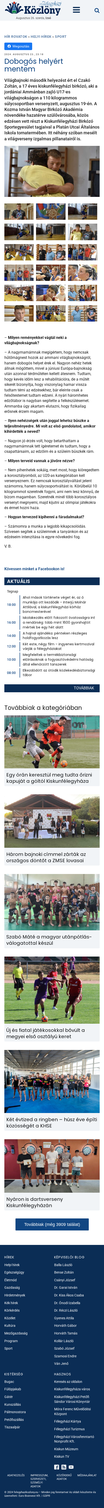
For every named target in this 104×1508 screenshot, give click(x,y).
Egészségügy (14, 1272)
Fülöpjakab (12, 1389)
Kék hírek (11, 1303)
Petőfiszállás (14, 1420)
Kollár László (64, 1341)
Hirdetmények (14, 1295)
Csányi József (64, 1280)
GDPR (46, 1495)
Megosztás (21, 46)
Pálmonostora (15, 1412)
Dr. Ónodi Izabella (67, 1303)
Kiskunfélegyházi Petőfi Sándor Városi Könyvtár (72, 1399)
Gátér (8, 1397)
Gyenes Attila (64, 1318)
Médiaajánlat (87, 1475)
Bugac (9, 1382)
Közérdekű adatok (64, 1477)
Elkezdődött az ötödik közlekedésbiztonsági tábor (59, 673)
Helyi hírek (41, 37)
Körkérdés (12, 1310)
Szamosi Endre (65, 1356)
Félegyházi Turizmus (69, 1429)
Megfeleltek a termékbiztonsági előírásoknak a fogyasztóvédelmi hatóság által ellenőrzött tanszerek (58, 659)
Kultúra (9, 1325)
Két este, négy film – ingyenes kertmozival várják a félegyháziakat (58, 646)
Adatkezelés (16, 1475)
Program (11, 1341)
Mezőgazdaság (16, 1333)
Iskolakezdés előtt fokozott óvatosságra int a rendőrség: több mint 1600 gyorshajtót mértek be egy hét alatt (59, 622)
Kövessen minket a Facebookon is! (34, 569)
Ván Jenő (61, 1364)
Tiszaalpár (12, 1427)
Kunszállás (12, 1404)
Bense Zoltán (64, 1272)
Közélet (9, 1318)
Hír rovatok (15, 37)
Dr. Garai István (65, 1287)
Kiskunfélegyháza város (72, 1389)
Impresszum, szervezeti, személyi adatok (39, 1481)
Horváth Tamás (65, 1333)
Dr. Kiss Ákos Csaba (69, 1295)
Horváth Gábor (65, 1325)
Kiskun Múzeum (66, 1449)
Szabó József (64, 1348)
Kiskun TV (61, 1456)
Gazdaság (12, 1287)
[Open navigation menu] (76, 10)
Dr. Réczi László (66, 1310)
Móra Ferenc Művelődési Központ (72, 1411)
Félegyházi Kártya (67, 1421)
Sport (61, 37)
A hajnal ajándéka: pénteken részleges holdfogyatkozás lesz (55, 636)
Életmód (10, 1280)
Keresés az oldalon (68, 1382)
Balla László (63, 1265)
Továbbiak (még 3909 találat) (52, 1224)
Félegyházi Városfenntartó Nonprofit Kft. (74, 1439)
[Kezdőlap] (33, 8)
